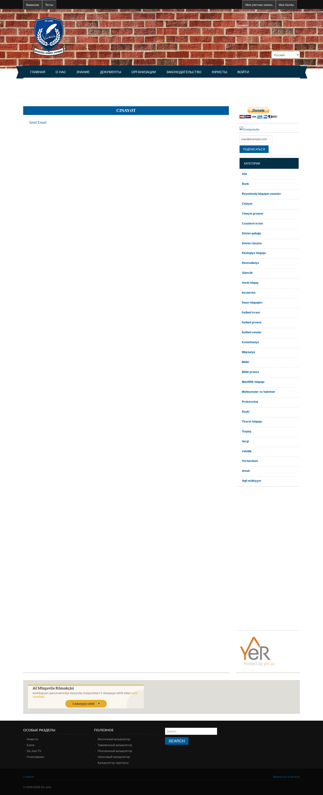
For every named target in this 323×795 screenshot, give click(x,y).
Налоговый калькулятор (114, 757)
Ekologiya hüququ (254, 253)
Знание (83, 72)
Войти (243, 72)
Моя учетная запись (259, 5)
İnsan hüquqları (252, 302)
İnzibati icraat (251, 312)
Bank (245, 184)
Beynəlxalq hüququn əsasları (261, 193)
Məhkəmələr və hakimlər (258, 391)
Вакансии (32, 5)
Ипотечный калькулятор (114, 739)
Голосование (35, 757)
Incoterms (249, 292)
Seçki (245, 411)
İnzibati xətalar (252, 332)
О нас (61, 72)
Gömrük (247, 273)
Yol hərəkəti (250, 461)
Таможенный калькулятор (115, 745)
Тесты (49, 5)
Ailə (244, 174)
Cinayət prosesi (252, 213)
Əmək (246, 471)
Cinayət (247, 203)
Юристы (219, 72)
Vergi (245, 441)
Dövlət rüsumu (252, 243)
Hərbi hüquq (250, 282)
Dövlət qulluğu (251, 233)
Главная (37, 72)
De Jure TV (34, 751)
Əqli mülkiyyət (251, 480)
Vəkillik (247, 451)
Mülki (245, 362)
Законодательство (183, 72)
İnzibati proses (252, 322)
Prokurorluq (250, 401)
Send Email (37, 122)
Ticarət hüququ (252, 421)
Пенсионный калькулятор (115, 751)
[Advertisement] (109, 90)
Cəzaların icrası (252, 223)
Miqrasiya (248, 352)
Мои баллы (286, 5)
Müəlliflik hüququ (253, 382)
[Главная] (48, 36)
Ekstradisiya (250, 263)
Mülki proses (250, 372)
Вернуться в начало (286, 776)
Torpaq (246, 431)
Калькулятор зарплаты (113, 763)
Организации (143, 72)
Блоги (31, 745)
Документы (110, 72)
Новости (32, 739)
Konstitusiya (250, 342)
